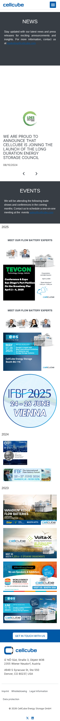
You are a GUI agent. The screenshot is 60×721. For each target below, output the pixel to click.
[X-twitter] (27, 718)
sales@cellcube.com (41, 212)
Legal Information (38, 691)
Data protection (11, 699)
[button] (53, 5)
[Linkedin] (32, 718)
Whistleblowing (19, 691)
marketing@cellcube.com (21, 43)
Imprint (5, 691)
